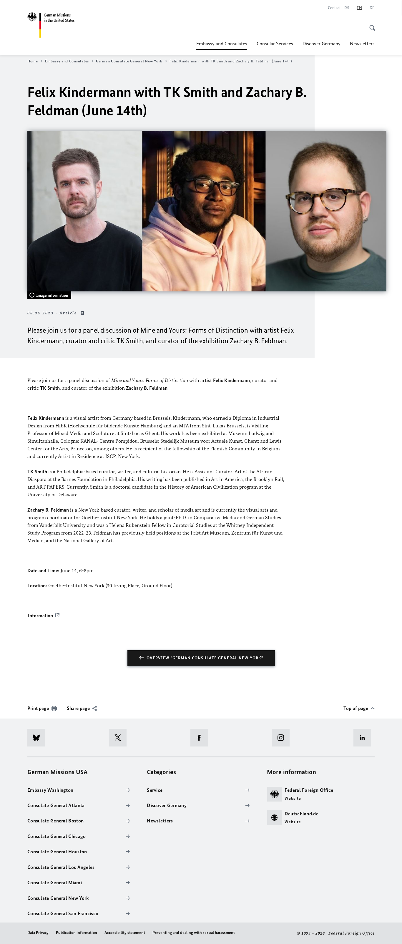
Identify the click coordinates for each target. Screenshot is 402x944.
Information (40, 615)
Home (32, 61)
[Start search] (370, 25)
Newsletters (362, 44)
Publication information (76, 932)
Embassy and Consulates (221, 45)
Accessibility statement (124, 932)
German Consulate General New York (129, 61)
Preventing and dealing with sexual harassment (193, 932)
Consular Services (275, 44)
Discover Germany (321, 44)
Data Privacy (38, 932)
